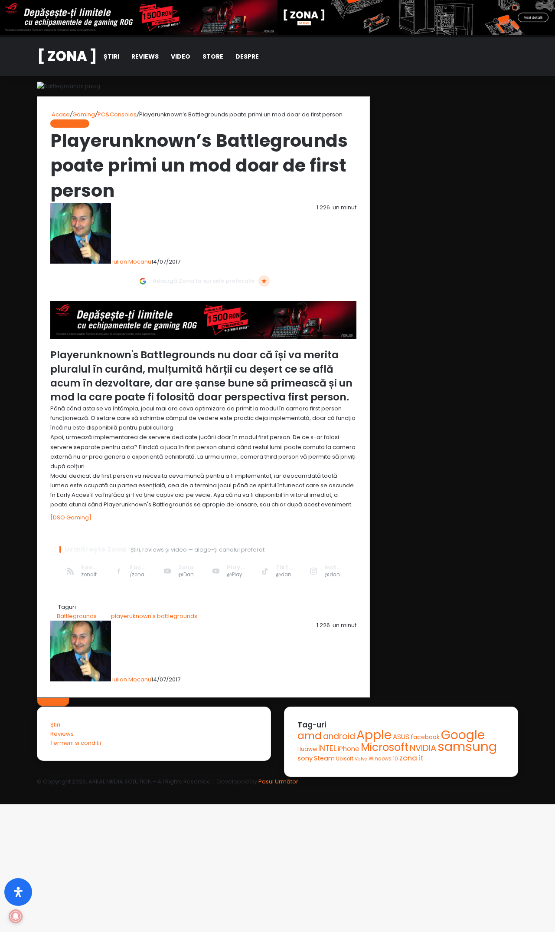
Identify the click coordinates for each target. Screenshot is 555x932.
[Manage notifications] (16, 916)
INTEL (327, 748)
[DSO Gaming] (70, 517)
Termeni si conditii (75, 743)
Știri (111, 56)
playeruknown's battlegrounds (154, 616)
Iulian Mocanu (131, 262)
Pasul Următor (278, 781)
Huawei (307, 749)
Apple (374, 735)
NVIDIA (423, 748)
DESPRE (247, 56)
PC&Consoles (117, 114)
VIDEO (180, 56)
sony (305, 758)
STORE (212, 56)
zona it (411, 758)
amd (309, 736)
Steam (324, 758)
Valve (361, 759)
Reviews (145, 56)
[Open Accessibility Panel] (18, 892)
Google (463, 735)
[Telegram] (4, 791)
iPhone (348, 748)
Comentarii (53, 702)
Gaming (83, 114)
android (339, 736)
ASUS (401, 736)
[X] (2, 791)
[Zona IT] (67, 57)
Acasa (60, 114)
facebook (425, 737)
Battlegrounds (77, 616)
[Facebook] (0, 791)
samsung (467, 746)
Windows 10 (383, 758)
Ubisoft (344, 758)
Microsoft (384, 747)
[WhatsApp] (3, 791)
